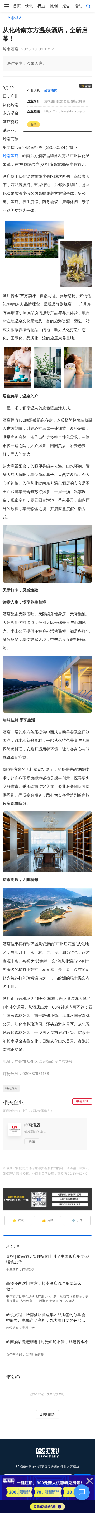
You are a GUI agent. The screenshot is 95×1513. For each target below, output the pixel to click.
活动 (78, 6)
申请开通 (82, 1101)
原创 (54, 6)
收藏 (18, 1220)
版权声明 (9, 1173)
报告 (66, 6)
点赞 (48, 1220)
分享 (77, 1220)
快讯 (29, 6)
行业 (41, 6)
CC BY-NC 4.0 (77, 1173)
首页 (17, 6)
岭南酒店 (10, 155)
